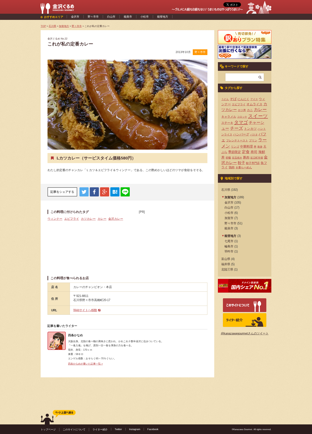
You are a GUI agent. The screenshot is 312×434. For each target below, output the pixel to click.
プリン (253, 140)
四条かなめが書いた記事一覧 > (85, 363)
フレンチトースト (237, 140)
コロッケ (242, 116)
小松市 (144, 16)
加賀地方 (230, 197)
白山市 (111, 16)
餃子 (241, 163)
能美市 (128, 16)
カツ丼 (242, 110)
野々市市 (93, 16)
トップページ (48, 429)
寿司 (254, 152)
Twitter (118, 429)
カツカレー (88, 218)
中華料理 (246, 146)
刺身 (259, 146)
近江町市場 (256, 157)
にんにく (243, 99)
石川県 (225, 189)
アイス (254, 99)
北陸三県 (227, 269)
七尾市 (229, 241)
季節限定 (234, 152)
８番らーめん (243, 167)
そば (233, 99)
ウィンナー (55, 218)
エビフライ (71, 218)
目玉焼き (237, 157)
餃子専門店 (253, 163)
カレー (102, 218)
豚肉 (246, 157)
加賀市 (229, 218)
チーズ (236, 128)
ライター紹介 (100, 429)
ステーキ (227, 122)
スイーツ (258, 116)
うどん (225, 99)
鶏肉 (232, 167)
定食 (246, 152)
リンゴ (235, 146)
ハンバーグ (241, 134)
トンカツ (250, 128)
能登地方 (162, 16)
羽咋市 (229, 251)
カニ (250, 110)
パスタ (254, 134)
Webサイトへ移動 (85, 310)
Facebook (153, 429)
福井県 (225, 264)
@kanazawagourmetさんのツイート (245, 333)
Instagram (134, 429)
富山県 (225, 259)
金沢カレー (115, 218)
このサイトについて (74, 429)
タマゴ (241, 122)
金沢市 (75, 16)
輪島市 (229, 246)
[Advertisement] (173, 242)
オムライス (254, 104)
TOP (43, 26)
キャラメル (228, 116)
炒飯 (228, 157)
